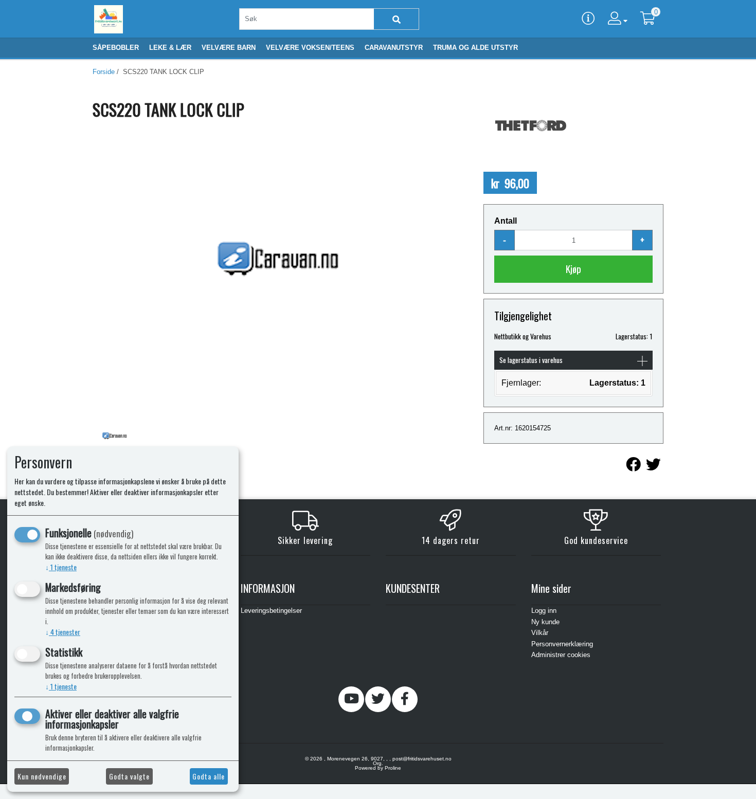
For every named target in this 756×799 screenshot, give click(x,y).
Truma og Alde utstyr (475, 47)
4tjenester (62, 631)
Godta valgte (129, 776)
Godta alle (208, 776)
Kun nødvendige (41, 776)
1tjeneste (61, 566)
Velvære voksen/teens (310, 47)
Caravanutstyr (394, 47)
